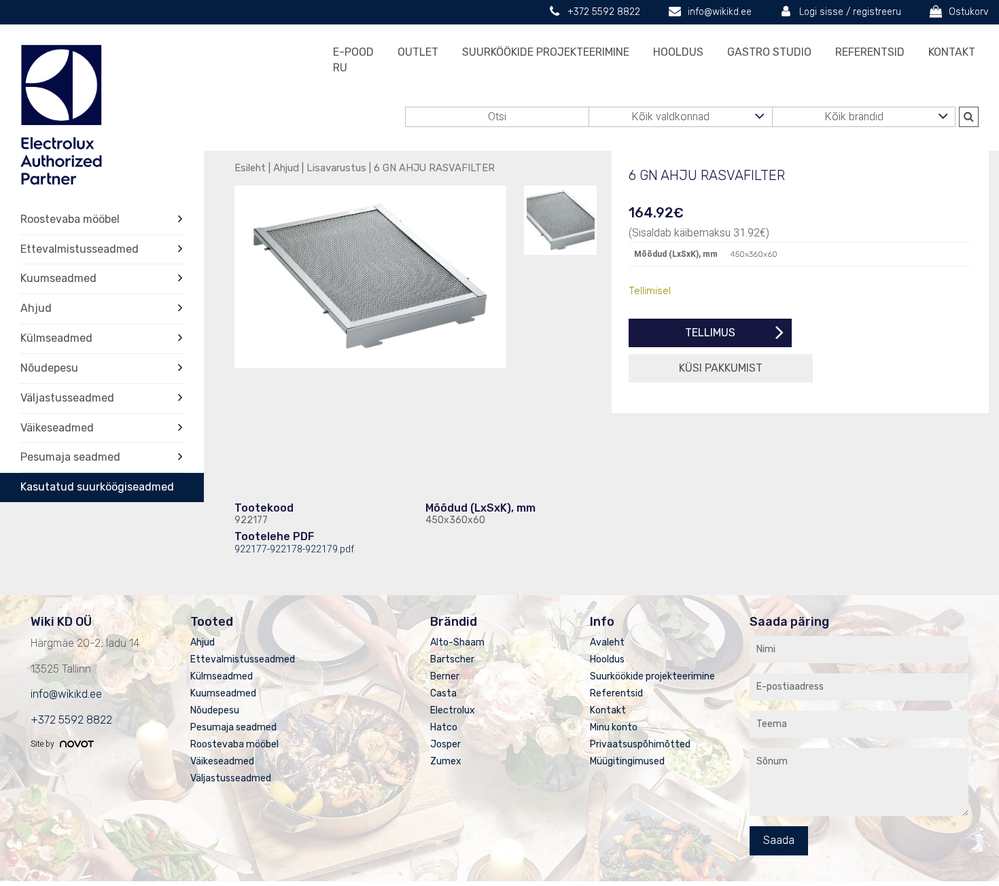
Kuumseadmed (58, 278)
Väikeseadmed (57, 427)
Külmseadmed (56, 338)
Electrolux (452, 710)
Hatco (443, 727)
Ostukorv (969, 12)
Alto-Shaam (457, 642)
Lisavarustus (336, 168)
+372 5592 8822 (603, 12)
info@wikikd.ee (720, 12)
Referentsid (870, 52)
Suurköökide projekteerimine (545, 52)
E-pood (353, 52)
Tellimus (710, 332)
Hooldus (678, 52)
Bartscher (452, 659)
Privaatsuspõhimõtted (640, 744)
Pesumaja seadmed (70, 456)
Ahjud (36, 308)
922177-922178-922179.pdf (294, 549)
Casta (443, 693)
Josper (445, 744)
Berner (444, 676)
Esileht (250, 168)
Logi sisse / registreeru (850, 12)
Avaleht (607, 642)
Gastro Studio (769, 52)
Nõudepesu (49, 367)
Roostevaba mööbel (70, 219)
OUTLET (418, 52)
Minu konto (613, 727)
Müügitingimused (627, 761)
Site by (43, 744)
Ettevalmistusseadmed (79, 249)
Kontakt (951, 52)
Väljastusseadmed (67, 397)
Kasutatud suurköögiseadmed (97, 486)
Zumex (445, 761)
